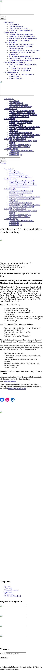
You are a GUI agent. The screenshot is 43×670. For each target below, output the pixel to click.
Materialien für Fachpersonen (19, 40)
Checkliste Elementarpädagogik (20, 68)
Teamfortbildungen (11, 72)
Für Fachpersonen (10, 32)
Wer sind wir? (9, 22)
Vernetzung (8, 588)
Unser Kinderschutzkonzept (18, 28)
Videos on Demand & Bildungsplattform (23, 38)
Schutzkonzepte (9, 42)
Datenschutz (8, 594)
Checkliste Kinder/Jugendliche (19, 70)
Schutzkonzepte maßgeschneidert (20, 56)
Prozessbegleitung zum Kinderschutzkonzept (24, 58)
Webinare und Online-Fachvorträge (21, 44)
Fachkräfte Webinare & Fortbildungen (22, 36)
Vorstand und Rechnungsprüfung (20, 30)
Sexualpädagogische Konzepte (15, 62)
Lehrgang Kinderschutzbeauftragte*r (21, 34)
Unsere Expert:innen (16, 26)
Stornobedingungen (11, 590)
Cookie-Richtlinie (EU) (12, 596)
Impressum (8, 592)
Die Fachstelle (14, 24)
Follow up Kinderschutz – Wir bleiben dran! (24, 50)
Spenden (3, 163)
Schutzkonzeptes (10, 381)
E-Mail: (3, 653)
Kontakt (7, 586)
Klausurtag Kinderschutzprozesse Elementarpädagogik (20, 47)
